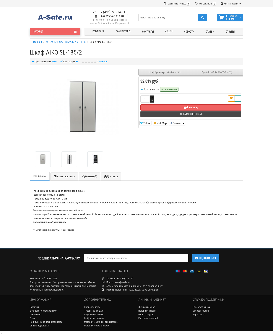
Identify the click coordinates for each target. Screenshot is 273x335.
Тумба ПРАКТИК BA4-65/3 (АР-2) (217, 72)
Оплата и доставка (39, 325)
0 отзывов (102, 61)
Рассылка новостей (148, 318)
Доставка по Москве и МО (43, 310)
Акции (169, 31)
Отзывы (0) (91, 176)
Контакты (148, 31)
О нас (32, 318)
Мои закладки (145, 314)
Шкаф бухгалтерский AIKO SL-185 (164, 72)
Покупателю (123, 31)
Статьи (210, 31)
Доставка (112, 176)
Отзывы (230, 31)
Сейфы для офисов (94, 318)
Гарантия (34, 307)
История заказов (147, 310)
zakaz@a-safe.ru (112, 16)
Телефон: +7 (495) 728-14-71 (120, 278)
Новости (189, 31)
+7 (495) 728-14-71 (111, 12)
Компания (98, 31)
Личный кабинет (146, 307)
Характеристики (66, 176)
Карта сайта (198, 314)
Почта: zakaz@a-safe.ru (118, 282)
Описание (41, 176)
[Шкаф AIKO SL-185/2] (43, 159)
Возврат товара (201, 310)
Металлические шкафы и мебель (101, 321)
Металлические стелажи (96, 325)
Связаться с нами (201, 307)
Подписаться (207, 258)
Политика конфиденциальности (46, 321)
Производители (92, 307)
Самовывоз (36, 314)
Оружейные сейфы (93, 314)
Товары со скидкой (94, 310)
